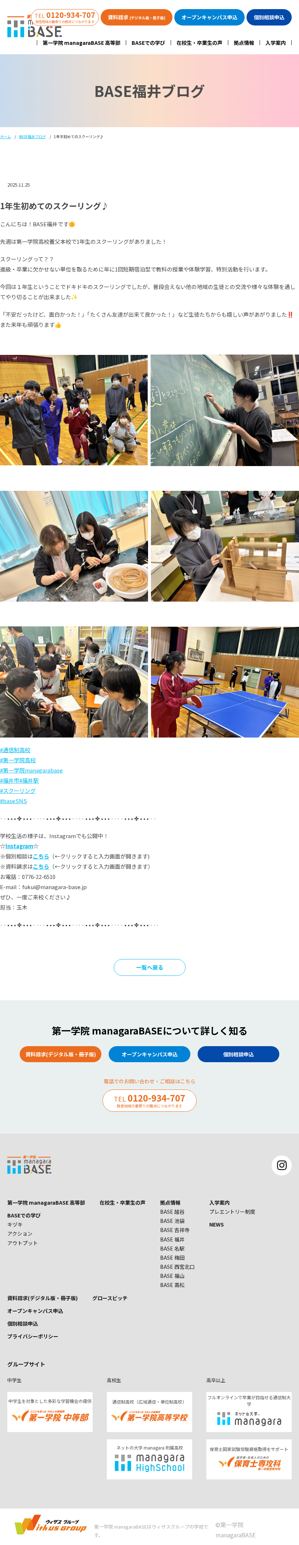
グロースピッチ (110, 1298)
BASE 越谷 (172, 1211)
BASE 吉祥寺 (175, 1229)
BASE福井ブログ (32, 136)
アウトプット (22, 1243)
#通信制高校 (15, 750)
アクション (19, 1233)
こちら (41, 856)
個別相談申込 (22, 1323)
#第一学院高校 (18, 760)
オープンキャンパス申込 (35, 1310)
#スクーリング (18, 790)
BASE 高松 (172, 1284)
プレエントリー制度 (232, 1211)
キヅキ (15, 1224)
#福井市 (9, 780)
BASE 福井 (172, 1239)
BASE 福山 (172, 1275)
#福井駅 (29, 780)
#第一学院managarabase (31, 770)
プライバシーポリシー (32, 1336)
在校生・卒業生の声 (199, 42)
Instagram (19, 846)
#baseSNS (13, 801)
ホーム (5, 136)
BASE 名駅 (172, 1248)
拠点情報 (244, 42)
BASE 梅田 (172, 1257)
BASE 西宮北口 (177, 1266)
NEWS (216, 1224)
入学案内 (275, 42)
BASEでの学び (148, 42)
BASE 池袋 (172, 1220)
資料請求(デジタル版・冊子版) (42, 1298)
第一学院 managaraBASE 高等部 (81, 42)
